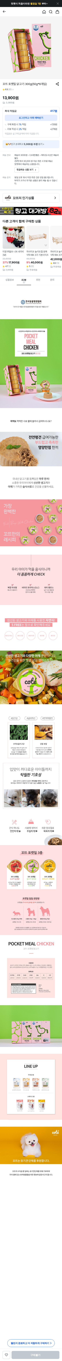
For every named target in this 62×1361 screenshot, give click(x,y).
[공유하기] (57, 84)
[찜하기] (22, 245)
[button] (29, 3)
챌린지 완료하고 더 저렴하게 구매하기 (30, 1343)
